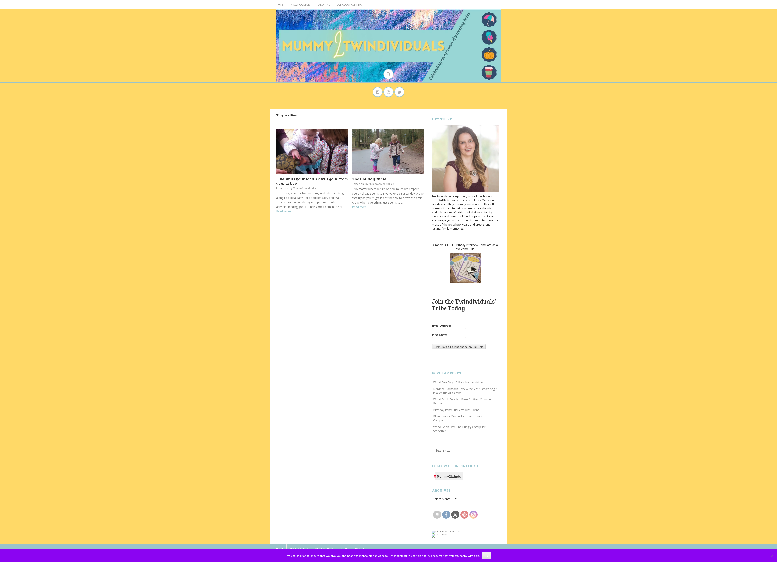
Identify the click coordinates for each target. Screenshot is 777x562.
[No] (772, 555)
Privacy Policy (299, 548)
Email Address (442, 325)
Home (279, 548)
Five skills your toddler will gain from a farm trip (312, 181)
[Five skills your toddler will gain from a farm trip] (312, 151)
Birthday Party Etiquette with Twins (456, 410)
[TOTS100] (440, 536)
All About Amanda (349, 4)
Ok (486, 555)
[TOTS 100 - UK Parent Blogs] (448, 532)
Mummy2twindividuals (305, 188)
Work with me (324, 548)
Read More (283, 211)
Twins (279, 4)
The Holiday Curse (369, 178)
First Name (439, 334)
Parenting (323, 4)
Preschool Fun (300, 4)
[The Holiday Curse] (388, 151)
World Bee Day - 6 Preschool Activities (458, 382)
